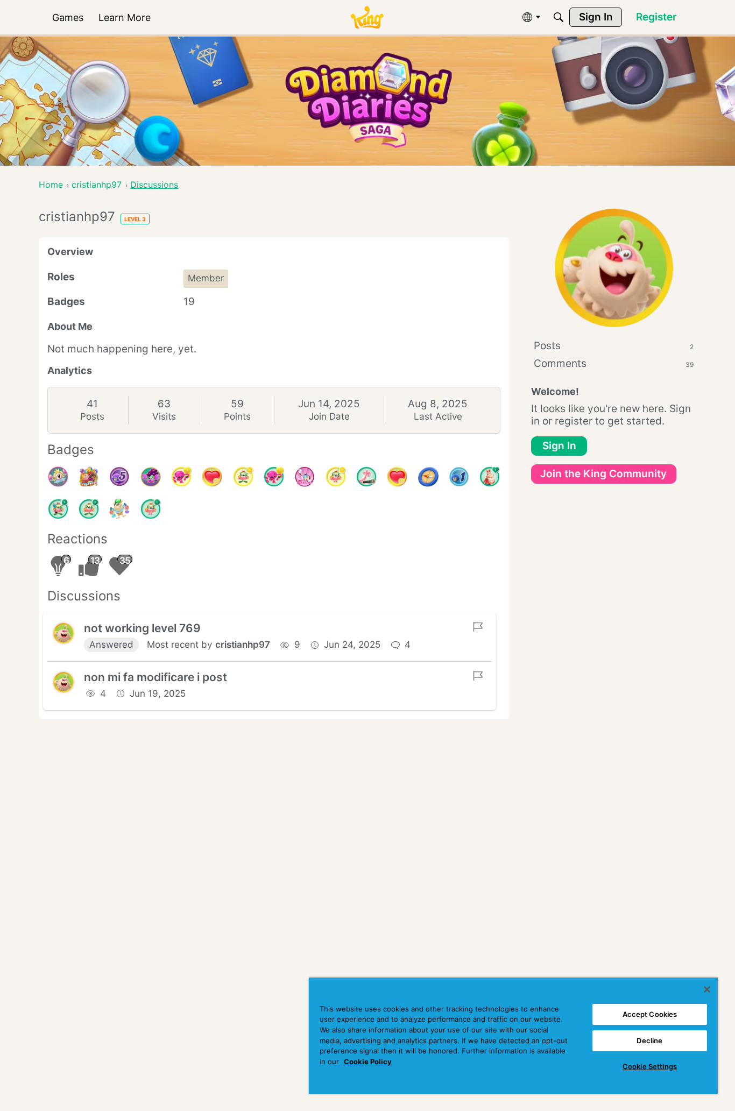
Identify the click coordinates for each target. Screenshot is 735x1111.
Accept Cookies (650, 1014)
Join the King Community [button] (603, 474)
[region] (513, 1036)
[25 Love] (212, 476)
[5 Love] (397, 476)
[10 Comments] (336, 476)
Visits (164, 416)
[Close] (707, 989)
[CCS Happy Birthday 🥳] (58, 476)
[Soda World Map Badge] (428, 476)
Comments (614, 363)
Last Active (438, 416)
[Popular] (489, 476)
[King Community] (367, 17)
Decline (649, 1040)
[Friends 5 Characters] (89, 476)
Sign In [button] (559, 446)
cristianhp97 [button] (242, 644)
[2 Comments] (89, 509)
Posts (92, 416)
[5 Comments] (58, 509)
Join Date (329, 416)
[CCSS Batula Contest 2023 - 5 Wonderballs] (119, 476)
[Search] (558, 17)
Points (237, 416)
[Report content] (477, 626)
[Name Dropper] (366, 476)
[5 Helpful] (181, 476)
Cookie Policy (368, 1061)
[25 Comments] (243, 476)
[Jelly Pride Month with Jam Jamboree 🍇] (150, 476)
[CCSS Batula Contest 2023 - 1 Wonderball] (459, 476)
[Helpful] (274, 476)
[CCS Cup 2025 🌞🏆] (119, 509)
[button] (63, 633)
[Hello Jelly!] (304, 476)
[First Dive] (150, 509)
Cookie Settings (650, 1066)
